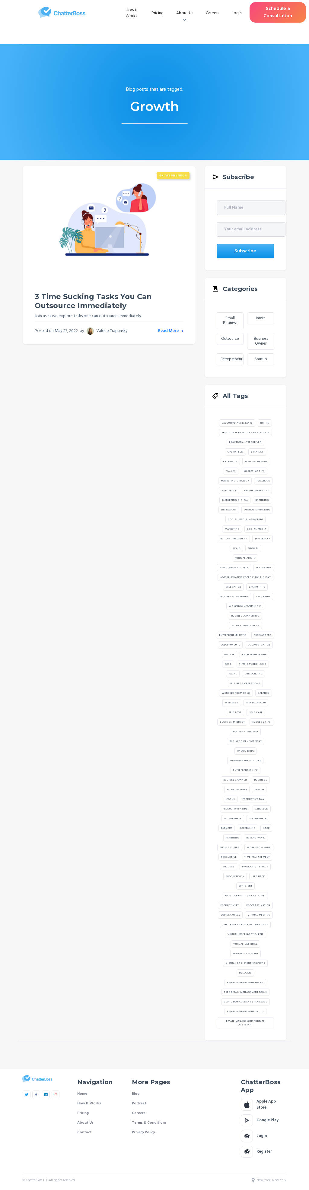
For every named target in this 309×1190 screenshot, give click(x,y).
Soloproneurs (230, 645)
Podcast (139, 1103)
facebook (263, 481)
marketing (232, 529)
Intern (261, 318)
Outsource (230, 339)
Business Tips (230, 847)
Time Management (257, 857)
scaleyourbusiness (246, 625)
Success (229, 867)
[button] (184, 13)
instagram (229, 510)
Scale (236, 548)
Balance (263, 693)
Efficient (245, 886)
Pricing (157, 13)
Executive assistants (237, 423)
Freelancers (263, 635)
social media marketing (245, 519)
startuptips (257, 587)
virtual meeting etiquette (246, 934)
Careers (212, 13)
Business (260, 780)
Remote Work (256, 838)
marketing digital (235, 500)
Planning (232, 838)
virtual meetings (245, 944)
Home (82, 1094)
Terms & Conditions (149, 1123)
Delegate (245, 973)
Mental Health (256, 703)
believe (230, 654)
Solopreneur (258, 818)
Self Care (256, 712)
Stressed (261, 809)
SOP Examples (230, 915)
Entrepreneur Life (245, 770)
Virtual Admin (245, 558)
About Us (85, 1123)
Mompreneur (233, 818)
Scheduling (248, 828)
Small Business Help (234, 568)
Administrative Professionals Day (245, 577)
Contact (84, 1132)
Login (237, 13)
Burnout (226, 828)
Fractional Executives (245, 442)
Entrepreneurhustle (233, 635)
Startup (261, 359)
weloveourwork (256, 461)
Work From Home (259, 847)
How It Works (89, 1103)
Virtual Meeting (259, 915)
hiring (264, 423)
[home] (62, 12)
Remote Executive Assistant (245, 896)
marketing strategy (235, 481)
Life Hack (258, 876)
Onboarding (245, 751)
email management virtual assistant (245, 1023)
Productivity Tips (235, 809)
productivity (230, 905)
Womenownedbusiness (245, 606)
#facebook (229, 490)
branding (262, 500)
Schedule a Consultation (277, 12)
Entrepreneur (173, 175)
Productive (229, 857)
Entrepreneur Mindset (245, 760)
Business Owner (261, 341)
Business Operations (245, 683)
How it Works (132, 13)
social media (256, 529)
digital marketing (257, 510)
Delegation (233, 587)
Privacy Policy (143, 1132)
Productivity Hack (255, 867)
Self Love (235, 712)
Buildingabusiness (234, 539)
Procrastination (258, 905)
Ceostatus (263, 596)
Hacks (233, 674)
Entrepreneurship (254, 654)
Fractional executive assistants (245, 432)
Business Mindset (245, 732)
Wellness (232, 703)
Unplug (259, 789)
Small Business (230, 320)
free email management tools (245, 992)
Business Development (246, 741)
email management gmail (245, 982)
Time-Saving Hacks (252, 664)
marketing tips (254, 471)
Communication (259, 645)
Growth (253, 548)
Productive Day (254, 799)
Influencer (262, 539)
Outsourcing (254, 674)
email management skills (245, 1011)
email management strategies (245, 1002)
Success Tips (261, 722)
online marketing (256, 490)
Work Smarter (237, 789)
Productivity (235, 876)
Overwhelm (236, 452)
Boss (228, 664)
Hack (266, 828)
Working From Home (236, 693)
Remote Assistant (245, 953)
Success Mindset (232, 722)
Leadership (264, 568)
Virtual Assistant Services (245, 963)
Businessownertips (235, 596)
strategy (257, 452)
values (231, 471)
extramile (230, 461)
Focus (231, 799)
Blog (135, 1094)
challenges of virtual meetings (245, 924)
